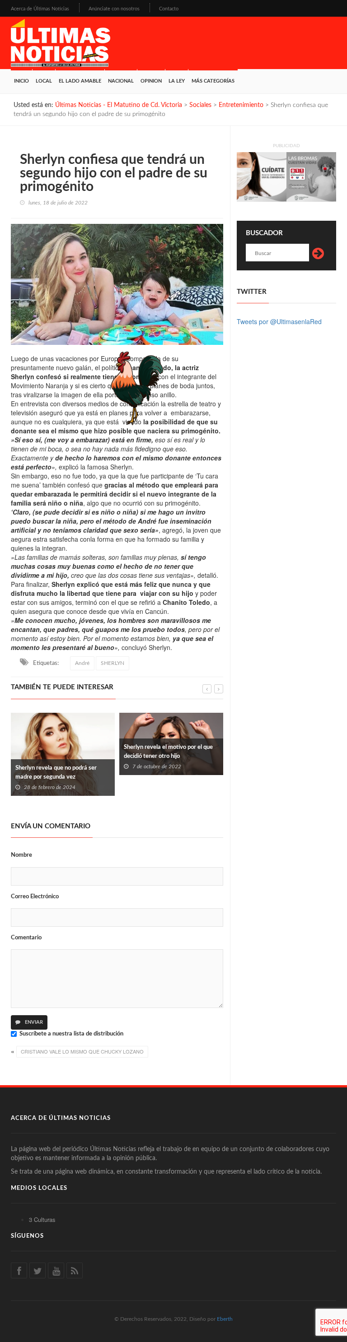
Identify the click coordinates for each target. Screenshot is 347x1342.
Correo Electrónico (35, 897)
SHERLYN (112, 663)
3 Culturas (42, 1219)
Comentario (26, 938)
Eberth (225, 1319)
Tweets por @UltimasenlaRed (279, 321)
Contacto (168, 8)
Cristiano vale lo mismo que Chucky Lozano (82, 1051)
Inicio (21, 81)
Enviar (33, 1022)
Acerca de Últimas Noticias (40, 8)
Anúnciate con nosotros (114, 8)
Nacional (121, 81)
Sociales (200, 105)
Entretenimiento (241, 105)
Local (44, 81)
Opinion (151, 81)
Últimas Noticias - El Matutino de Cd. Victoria (118, 105)
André (82, 663)
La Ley (177, 81)
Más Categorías (213, 81)
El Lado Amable (80, 81)
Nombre (21, 855)
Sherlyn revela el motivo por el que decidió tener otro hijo (134, 751)
